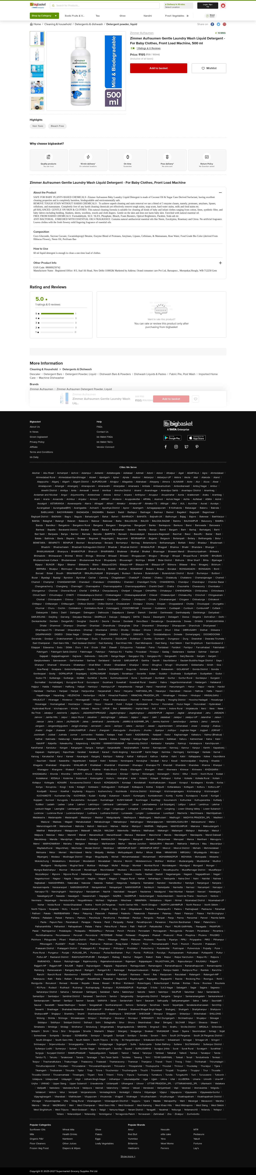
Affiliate (34, 447)
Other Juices (69, 1143)
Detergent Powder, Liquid (81, 374)
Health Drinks (70, 1134)
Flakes (98, 1134)
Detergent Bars (54, 374)
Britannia (132, 1143)
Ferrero (165, 1148)
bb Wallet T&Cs (105, 441)
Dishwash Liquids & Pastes (151, 374)
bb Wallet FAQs (105, 436)
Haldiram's (133, 1148)
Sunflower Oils (37, 1129)
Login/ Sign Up (207, 5)
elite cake (166, 1134)
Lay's (196, 1148)
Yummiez (133, 1138)
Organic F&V (36, 1138)
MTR (195, 1129)
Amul (130, 1129)
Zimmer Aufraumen (142, 33)
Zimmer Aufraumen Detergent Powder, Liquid (84, 389)
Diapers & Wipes (71, 1148)
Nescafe (165, 1129)
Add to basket (159, 68)
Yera (163, 1138)
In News (34, 431)
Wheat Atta (68, 1129)
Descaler (36, 374)
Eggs (98, 1138)
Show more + (128, 1156)
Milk (32, 1134)
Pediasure (198, 1134)
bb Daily (34, 457)
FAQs (99, 426)
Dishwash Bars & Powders (116, 374)
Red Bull (132, 1134)
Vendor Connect (105, 447)
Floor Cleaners (38, 1143)
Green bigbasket (39, 436)
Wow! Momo (167, 1143)
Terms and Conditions (41, 452)
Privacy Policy (37, 441)
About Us (35, 426)
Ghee (98, 1129)
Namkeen (68, 1138)
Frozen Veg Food (39, 1148)
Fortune (197, 1143)
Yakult (196, 1138)
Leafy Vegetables (104, 1143)
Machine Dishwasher (51, 378)
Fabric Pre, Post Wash (183, 374)
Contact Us (102, 431)
